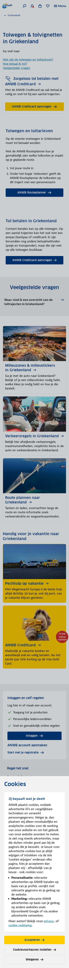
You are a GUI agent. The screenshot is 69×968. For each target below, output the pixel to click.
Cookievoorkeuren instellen (32, 950)
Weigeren (32, 959)
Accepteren (32, 940)
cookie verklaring (20, 925)
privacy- (49, 921)
